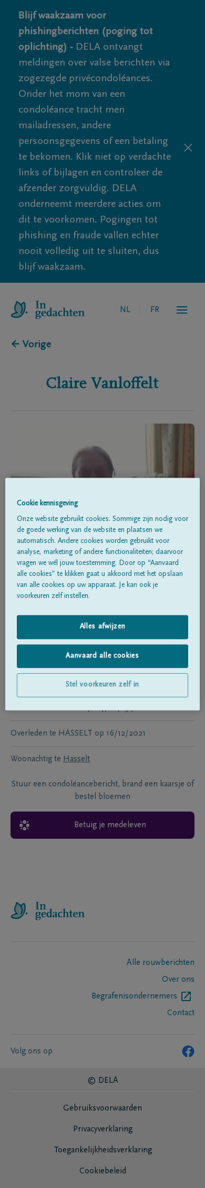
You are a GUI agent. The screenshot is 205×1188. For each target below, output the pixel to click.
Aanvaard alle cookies (102, 656)
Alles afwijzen (103, 626)
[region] (102, 594)
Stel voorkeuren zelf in (102, 685)
